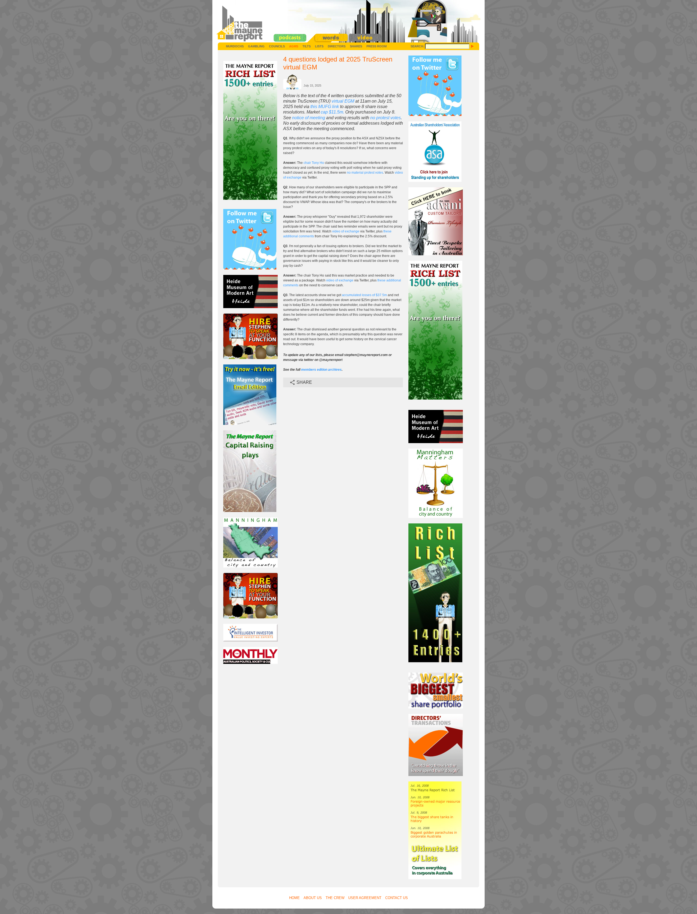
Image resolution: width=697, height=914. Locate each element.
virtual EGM (343, 101)
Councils (277, 46)
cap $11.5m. (332, 112)
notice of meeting (308, 117)
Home (294, 898)
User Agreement (364, 898)
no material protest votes (365, 172)
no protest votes (385, 117)
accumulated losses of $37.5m (364, 295)
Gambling (256, 46)
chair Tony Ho (314, 163)
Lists (319, 46)
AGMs (293, 46)
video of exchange (345, 231)
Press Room (376, 46)
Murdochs (235, 46)
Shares (356, 46)
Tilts (306, 46)
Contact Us (396, 898)
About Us (313, 898)
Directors (337, 46)
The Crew (335, 898)
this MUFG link (324, 106)
